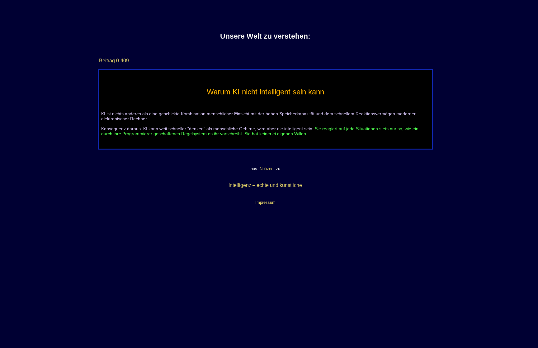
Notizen (266, 168)
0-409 (122, 60)
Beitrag (107, 60)
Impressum (265, 202)
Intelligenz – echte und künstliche (265, 185)
